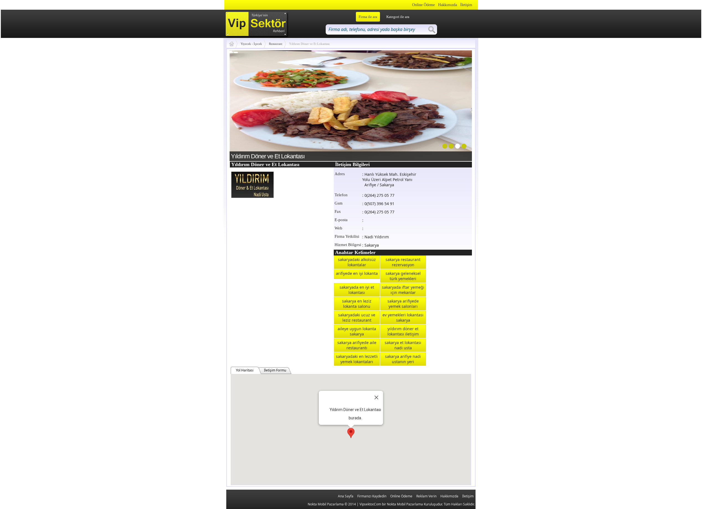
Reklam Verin (426, 496)
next (456, 104)
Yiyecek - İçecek (251, 43)
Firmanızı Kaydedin (371, 496)
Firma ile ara (368, 17)
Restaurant (275, 43)
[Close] (376, 397)
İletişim (466, 5)
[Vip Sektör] (233, 44)
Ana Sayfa (345, 496)
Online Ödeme (423, 5)
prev (245, 104)
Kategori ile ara (397, 17)
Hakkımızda (447, 5)
